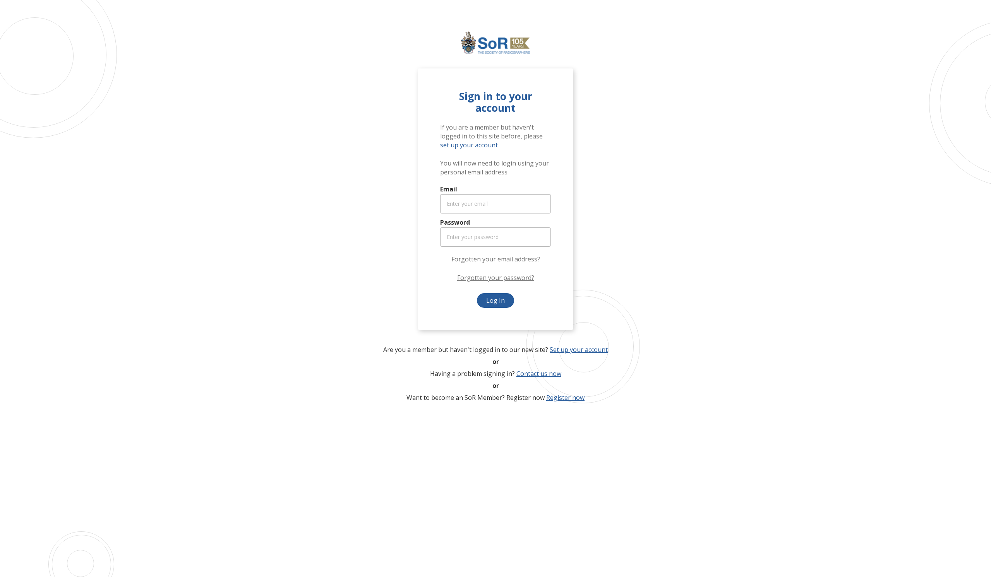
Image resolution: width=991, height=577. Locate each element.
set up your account (469, 145)
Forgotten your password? (495, 278)
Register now (565, 397)
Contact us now (538, 373)
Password (455, 222)
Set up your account (579, 349)
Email (448, 189)
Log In (495, 300)
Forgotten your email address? (495, 259)
